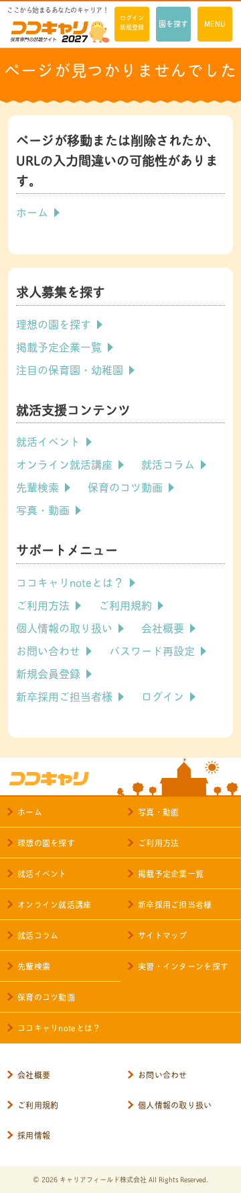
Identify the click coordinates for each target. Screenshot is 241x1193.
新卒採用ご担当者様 (64, 695)
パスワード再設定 (152, 650)
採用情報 (33, 1135)
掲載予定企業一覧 (59, 346)
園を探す (173, 23)
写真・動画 (43, 509)
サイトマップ (162, 935)
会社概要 (162, 627)
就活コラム (168, 463)
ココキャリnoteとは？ (70, 581)
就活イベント (48, 441)
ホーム (32, 211)
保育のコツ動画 (125, 486)
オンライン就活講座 (64, 463)
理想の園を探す (53, 323)
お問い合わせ (48, 650)
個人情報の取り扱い (64, 627)
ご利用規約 (125, 604)
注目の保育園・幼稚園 (69, 369)
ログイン (162, 695)
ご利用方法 (43, 604)
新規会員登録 (48, 673)
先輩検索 (37, 486)
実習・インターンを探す (183, 966)
